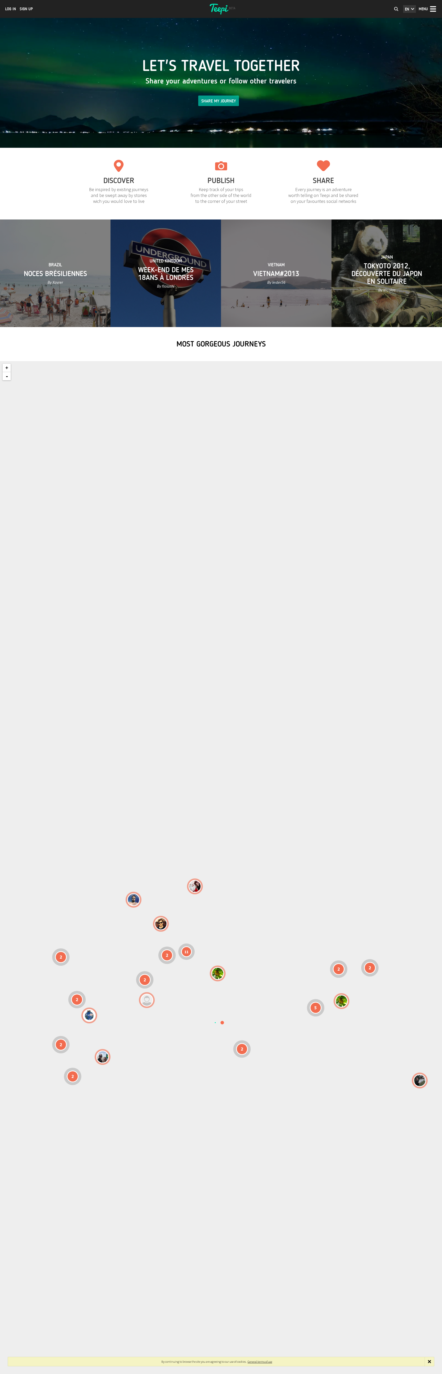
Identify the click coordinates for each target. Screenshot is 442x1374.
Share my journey (218, 101)
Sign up (26, 9)
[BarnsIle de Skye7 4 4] (160, 923)
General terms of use (260, 1361)
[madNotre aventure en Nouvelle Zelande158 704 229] (419, 1080)
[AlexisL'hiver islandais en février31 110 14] (133, 899)
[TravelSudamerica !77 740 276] (89, 1015)
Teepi (221, 9)
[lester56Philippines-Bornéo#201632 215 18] (341, 1001)
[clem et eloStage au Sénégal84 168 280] (146, 1000)
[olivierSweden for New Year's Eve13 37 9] (195, 886)
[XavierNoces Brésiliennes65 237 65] (102, 1057)
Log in (10, 9)
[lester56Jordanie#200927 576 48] (217, 973)
